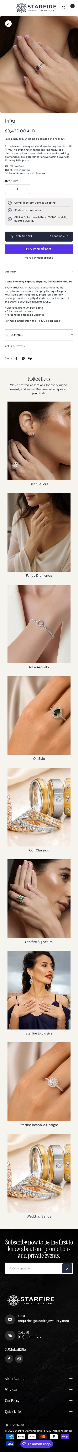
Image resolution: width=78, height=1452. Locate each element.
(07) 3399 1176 (29, 1337)
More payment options (39, 257)
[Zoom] (8, 23)
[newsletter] (67, 1268)
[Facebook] (16, 358)
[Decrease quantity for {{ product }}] (8, 189)
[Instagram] (19, 1359)
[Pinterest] (29, 358)
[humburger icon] (8, 8)
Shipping (30, 138)
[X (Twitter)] (23, 358)
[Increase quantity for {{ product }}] (26, 189)
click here (54, 320)
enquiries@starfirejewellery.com (43, 1321)
